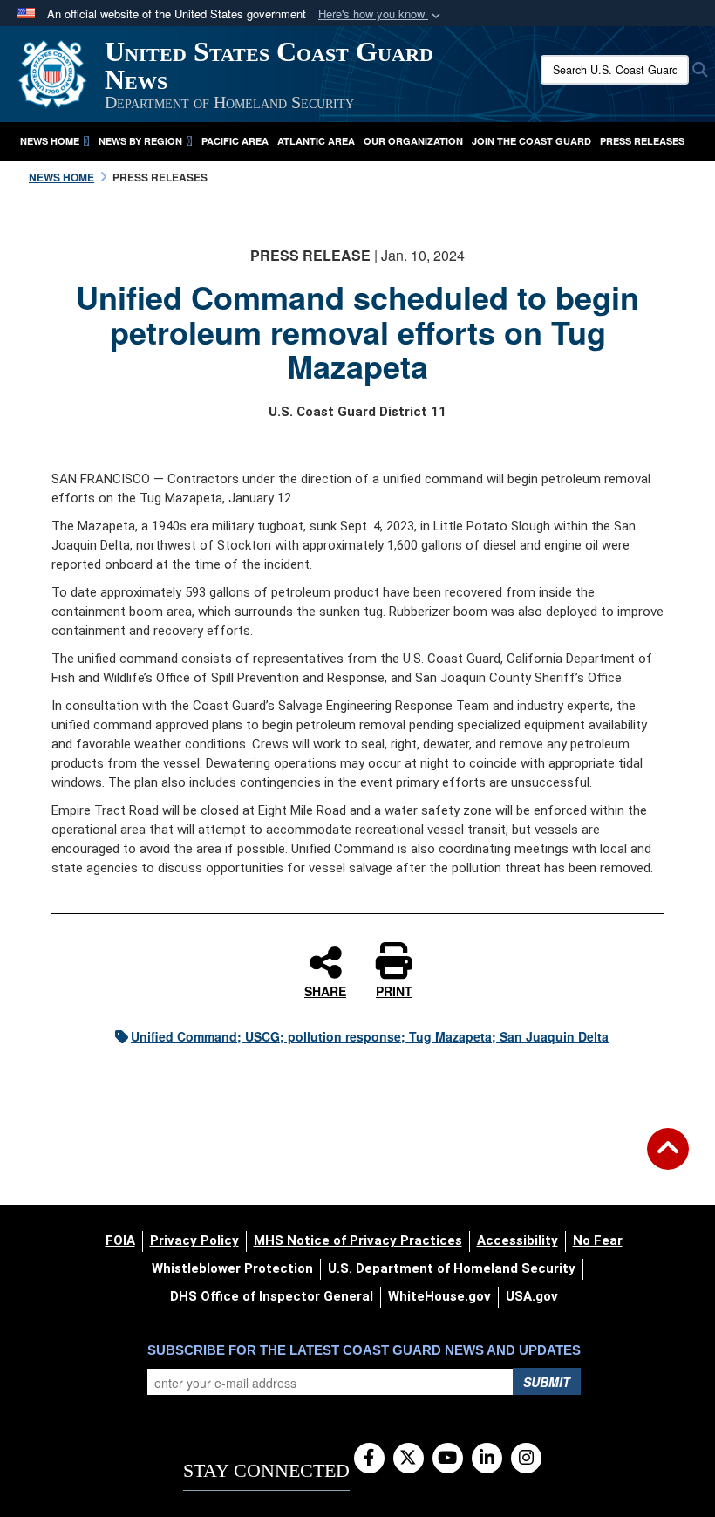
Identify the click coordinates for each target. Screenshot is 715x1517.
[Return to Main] (668, 1159)
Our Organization (413, 140)
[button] (381, 14)
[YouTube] (447, 1458)
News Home (49, 140)
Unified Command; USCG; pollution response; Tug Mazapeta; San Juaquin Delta (370, 1036)
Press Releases (642, 140)
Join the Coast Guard (531, 140)
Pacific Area (235, 140)
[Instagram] (526, 1458)
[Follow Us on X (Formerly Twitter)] (408, 1458)
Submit (546, 1382)
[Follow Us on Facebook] (369, 1458)
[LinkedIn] (487, 1458)
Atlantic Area (316, 140)
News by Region (140, 140)
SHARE (325, 990)
